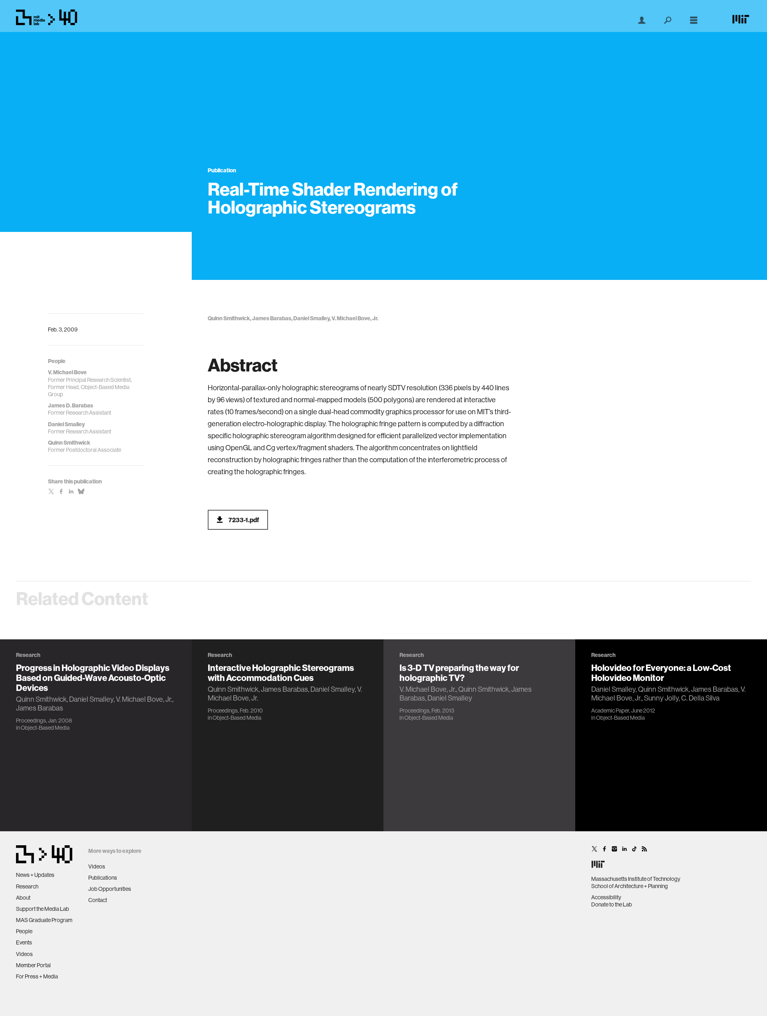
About (23, 897)
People (24, 931)
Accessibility (606, 897)
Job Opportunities (109, 888)
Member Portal (33, 965)
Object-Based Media (45, 727)
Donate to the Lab (611, 904)
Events (24, 942)
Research (27, 886)
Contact (97, 900)
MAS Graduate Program (44, 920)
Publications (102, 877)
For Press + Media (37, 976)
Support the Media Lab (42, 908)
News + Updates (35, 874)
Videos (24, 954)
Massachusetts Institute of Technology (635, 878)
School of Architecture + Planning (629, 886)
